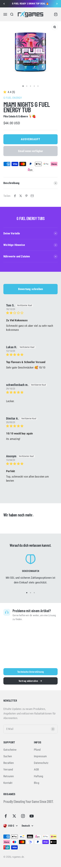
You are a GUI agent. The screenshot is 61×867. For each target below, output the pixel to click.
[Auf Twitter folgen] (14, 816)
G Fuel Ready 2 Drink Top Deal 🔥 (30, 3)
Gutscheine (9, 749)
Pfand (37, 749)
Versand (8, 769)
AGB (36, 769)
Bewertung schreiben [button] (30, 289)
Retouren (8, 776)
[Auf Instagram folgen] (23, 816)
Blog (36, 782)
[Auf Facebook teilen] (15, 196)
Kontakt (7, 782)
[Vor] (57, 4)
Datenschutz (41, 763)
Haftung (38, 776)
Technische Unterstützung (30, 671)
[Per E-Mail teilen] (32, 196)
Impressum (40, 756)
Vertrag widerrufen (28, 680)
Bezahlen (8, 763)
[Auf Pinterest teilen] (26, 196)
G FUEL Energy (12, 97)
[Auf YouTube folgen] (31, 816)
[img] (30, 313)
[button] (5, 92)
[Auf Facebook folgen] (5, 816)
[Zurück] (4, 4)
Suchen (7, 756)
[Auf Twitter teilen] (21, 196)
